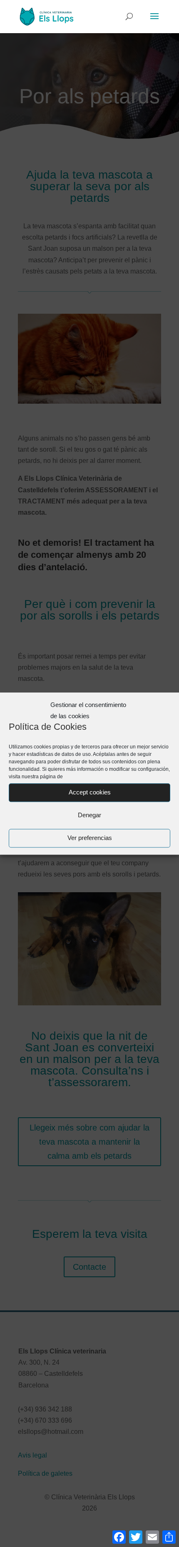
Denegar (89, 815)
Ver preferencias (89, 838)
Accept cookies (90, 792)
